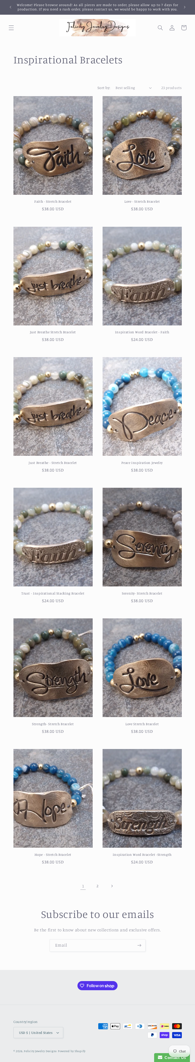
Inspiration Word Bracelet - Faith (142, 332)
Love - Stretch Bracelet (142, 201)
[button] (11, 27)
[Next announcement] (184, 7)
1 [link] (83, 886)
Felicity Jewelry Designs (40, 1051)
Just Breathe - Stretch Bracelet (53, 463)
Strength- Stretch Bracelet (53, 724)
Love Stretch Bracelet (142, 724)
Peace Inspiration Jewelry (142, 463)
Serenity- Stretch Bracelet (142, 593)
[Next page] (112, 886)
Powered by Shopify (72, 1051)
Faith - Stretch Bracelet (52, 201)
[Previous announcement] (10, 7)
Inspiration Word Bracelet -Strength (142, 854)
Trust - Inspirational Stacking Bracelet (53, 593)
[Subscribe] (139, 945)
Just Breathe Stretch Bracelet (53, 332)
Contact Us (174, 1057)
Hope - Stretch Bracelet (53, 854)
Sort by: (104, 87)
